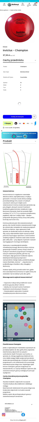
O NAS (7, 409)
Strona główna (4, 10)
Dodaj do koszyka (17, 117)
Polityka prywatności (11, 411)
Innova (5, 47)
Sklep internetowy (17, 420)
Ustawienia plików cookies (13, 412)
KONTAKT (7, 408)
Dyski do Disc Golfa (15, 10)
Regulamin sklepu (10, 410)
